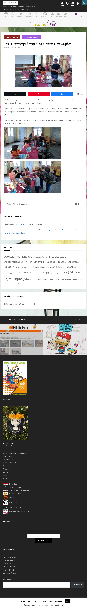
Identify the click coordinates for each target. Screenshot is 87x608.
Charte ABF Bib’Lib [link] (9, 557)
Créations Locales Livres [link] (44, 267)
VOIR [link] (58, 339)
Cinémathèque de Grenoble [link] (18, 490)
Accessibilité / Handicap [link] (20, 256)
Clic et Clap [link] (12, 484)
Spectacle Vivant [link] (17, 284)
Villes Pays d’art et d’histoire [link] (18, 511)
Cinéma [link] (40, 261)
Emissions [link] (8, 273)
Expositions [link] (24, 273)
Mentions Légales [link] (9, 573)
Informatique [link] (36, 273)
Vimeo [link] (5, 478)
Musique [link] (17, 279)
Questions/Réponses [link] (56, 279)
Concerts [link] (74, 261)
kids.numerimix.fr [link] (9, 459)
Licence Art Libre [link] (9, 567)
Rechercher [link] (78, 585)
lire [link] (67, 272)
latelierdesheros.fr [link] (9, 463)
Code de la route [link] (57, 261)
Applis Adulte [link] (43, 257)
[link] (84, 2)
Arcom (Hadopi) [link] (8, 570)
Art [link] (29, 261)
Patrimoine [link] (42, 279)
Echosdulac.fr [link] (7, 456)
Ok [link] (67, 601)
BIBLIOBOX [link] (16, 348)
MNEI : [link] (77, 204)
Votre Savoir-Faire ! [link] (31, 37)
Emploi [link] (15, 273)
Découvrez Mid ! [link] (63, 348)
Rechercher (7, 580)
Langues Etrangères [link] (55, 273)
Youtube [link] (6, 466)
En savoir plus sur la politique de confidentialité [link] (43, 605)
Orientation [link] (31, 279)
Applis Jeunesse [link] (59, 257)
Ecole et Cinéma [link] (14, 493)
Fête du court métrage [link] (16, 507)
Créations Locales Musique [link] (68, 267)
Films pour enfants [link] (15, 487)
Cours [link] (9, 266)
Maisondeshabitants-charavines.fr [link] (15, 453)
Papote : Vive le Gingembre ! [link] (17, 204)
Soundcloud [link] (7, 472)
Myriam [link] (6, 48)
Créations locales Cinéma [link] (24, 267)
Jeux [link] (45, 272)
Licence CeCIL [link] (8, 563)
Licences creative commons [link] (13, 560)
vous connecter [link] (19, 224)
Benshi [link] (11, 497)
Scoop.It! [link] (6, 475)
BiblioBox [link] (21, 339)
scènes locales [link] (70, 279)
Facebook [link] (6, 469)
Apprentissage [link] (14, 261)
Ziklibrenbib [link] (12, 502)
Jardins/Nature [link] (12, 37)
